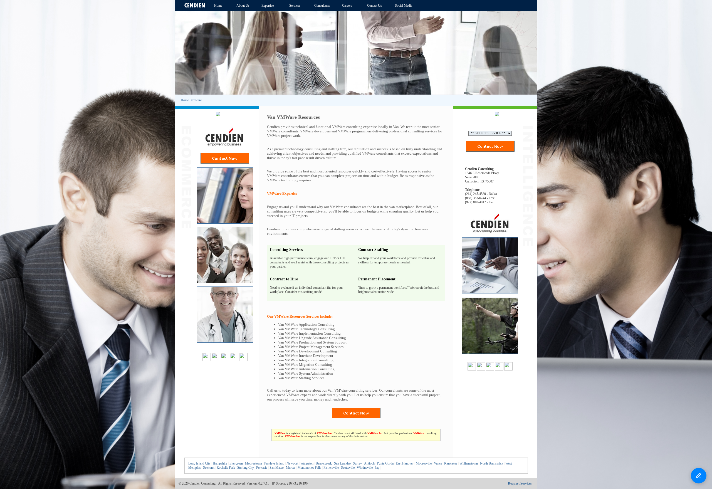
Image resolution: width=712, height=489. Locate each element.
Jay (377, 468)
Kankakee (450, 463)
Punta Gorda (385, 463)
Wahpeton (306, 463)
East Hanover (405, 463)
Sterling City (245, 468)
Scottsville (348, 468)
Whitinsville (365, 468)
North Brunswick (491, 463)
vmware (196, 100)
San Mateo (277, 468)
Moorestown (253, 463)
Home (185, 100)
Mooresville (424, 463)
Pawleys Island (274, 463)
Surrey (357, 463)
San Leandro (342, 463)
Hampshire (220, 463)
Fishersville (331, 468)
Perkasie (261, 468)
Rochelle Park (226, 468)
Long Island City (199, 463)
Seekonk (208, 468)
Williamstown (468, 463)
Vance (438, 463)
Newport (292, 463)
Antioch (369, 463)
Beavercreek (324, 463)
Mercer (290, 468)
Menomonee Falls (309, 468)
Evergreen (236, 463)
